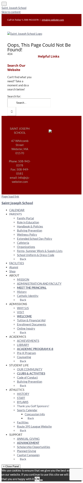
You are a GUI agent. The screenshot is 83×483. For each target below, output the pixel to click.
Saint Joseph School (14, 8)
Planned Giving (26, 451)
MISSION (23, 279)
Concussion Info (35, 414)
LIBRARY (23, 344)
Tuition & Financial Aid (31, 320)
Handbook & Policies (30, 226)
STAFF (21, 398)
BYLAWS (22, 402)
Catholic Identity (27, 296)
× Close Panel (11, 466)
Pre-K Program (26, 353)
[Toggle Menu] (4, 4)
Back (22, 259)
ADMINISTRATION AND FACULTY (39, 283)
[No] (41, 480)
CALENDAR (17, 210)
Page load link (10, 196)
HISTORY (23, 394)
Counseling (24, 357)
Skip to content (11, 12)
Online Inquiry (26, 328)
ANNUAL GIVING (28, 438)
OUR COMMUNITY (29, 369)
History (22, 291)
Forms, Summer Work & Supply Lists (40, 251)
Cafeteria (23, 242)
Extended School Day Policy (34, 238)
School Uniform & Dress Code (35, 255)
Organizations (26, 246)
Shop (12, 271)
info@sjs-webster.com (53, 19)
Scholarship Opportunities (33, 447)
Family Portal (25, 218)
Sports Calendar (27, 410)
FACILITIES (16, 263)
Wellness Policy (27, 234)
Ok (37, 479)
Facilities (23, 422)
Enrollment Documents (31, 324)
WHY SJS (23, 308)
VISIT (20, 312)
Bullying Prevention (29, 230)
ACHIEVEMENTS (28, 340)
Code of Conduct (27, 377)
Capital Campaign (28, 455)
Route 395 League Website (34, 426)
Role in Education (28, 222)
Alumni (13, 267)
